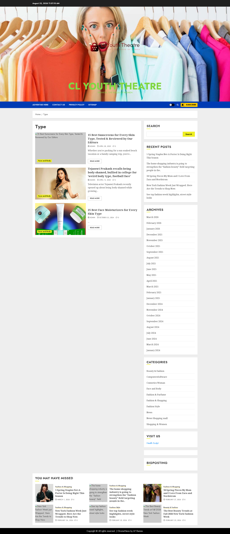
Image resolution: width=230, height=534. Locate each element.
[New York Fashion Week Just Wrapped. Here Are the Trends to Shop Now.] (44, 514)
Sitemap (92, 104)
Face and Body (44, 161)
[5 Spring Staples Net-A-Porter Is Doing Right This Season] (44, 493)
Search (153, 126)
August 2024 (153, 327)
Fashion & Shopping (157, 400)
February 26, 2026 (65, 520)
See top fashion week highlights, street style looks (122, 513)
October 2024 (153, 315)
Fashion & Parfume (156, 394)
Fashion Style (153, 406)
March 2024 (153, 344)
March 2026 (153, 217)
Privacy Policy (76, 104)
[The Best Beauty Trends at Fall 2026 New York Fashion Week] (152, 514)
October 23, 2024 (106, 218)
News (149, 412)
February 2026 (154, 223)
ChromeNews (123, 531)
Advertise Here (40, 104)
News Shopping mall (157, 418)
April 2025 (152, 280)
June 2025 (152, 269)
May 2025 (151, 275)
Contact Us (58, 104)
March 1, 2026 (64, 500)
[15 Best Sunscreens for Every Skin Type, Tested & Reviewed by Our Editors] (60, 148)
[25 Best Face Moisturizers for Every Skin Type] (60, 219)
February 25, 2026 (119, 520)
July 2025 (151, 263)
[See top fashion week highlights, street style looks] (98, 514)
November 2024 (155, 309)
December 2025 (154, 234)
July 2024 (151, 332)
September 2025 (155, 251)
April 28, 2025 (105, 146)
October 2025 (153, 246)
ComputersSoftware (157, 376)
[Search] (177, 104)
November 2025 (155, 240)
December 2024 (154, 304)
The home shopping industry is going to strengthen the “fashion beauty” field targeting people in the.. (171, 167)
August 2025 (153, 257)
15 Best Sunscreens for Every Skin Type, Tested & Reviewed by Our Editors (111, 138)
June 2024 (152, 338)
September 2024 (155, 321)
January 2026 (153, 228)
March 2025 (153, 286)
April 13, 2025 (105, 180)
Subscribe (191, 104)
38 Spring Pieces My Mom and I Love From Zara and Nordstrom (177, 493)
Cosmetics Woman (156, 382)
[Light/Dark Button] (172, 105)
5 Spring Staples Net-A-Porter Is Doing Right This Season (69, 493)
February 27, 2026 (173, 500)
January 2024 (153, 350)
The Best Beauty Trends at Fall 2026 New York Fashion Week (178, 513)
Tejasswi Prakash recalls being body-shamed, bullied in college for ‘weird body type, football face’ (112, 172)
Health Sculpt (153, 443)
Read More (95, 161)
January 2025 (153, 298)
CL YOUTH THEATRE (115, 86)
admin (92, 146)
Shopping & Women (157, 424)
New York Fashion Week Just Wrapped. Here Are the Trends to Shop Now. (70, 513)
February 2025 (154, 292)
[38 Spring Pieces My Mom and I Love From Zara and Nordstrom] (152, 493)
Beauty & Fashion (155, 371)
